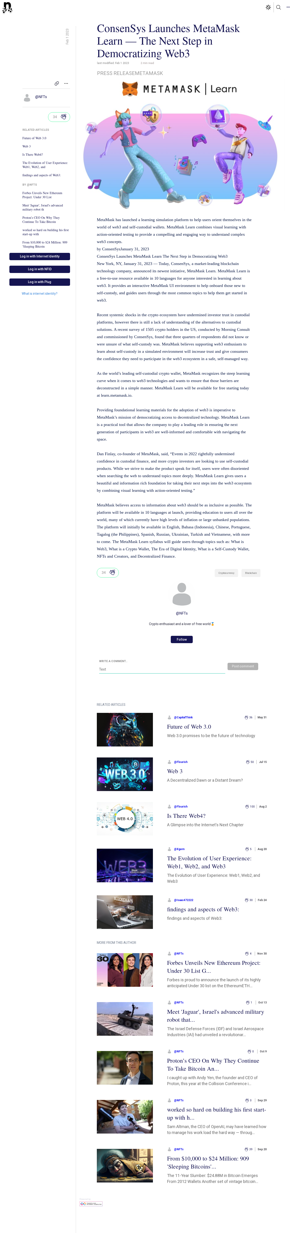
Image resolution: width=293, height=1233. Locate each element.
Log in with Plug (39, 282)
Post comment (243, 666)
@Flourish (180, 762)
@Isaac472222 (183, 900)
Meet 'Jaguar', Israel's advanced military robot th (42, 207)
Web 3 (26, 146)
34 (55, 117)
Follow (182, 639)
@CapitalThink (183, 717)
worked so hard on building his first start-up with (45, 232)
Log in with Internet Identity (40, 256)
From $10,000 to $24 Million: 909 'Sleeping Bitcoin (44, 244)
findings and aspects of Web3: (41, 175)
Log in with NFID (40, 269)
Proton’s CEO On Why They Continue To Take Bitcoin (41, 220)
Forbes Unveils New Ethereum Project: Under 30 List (42, 195)
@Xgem (179, 849)
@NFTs (41, 97)
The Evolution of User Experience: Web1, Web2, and (45, 165)
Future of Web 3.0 (34, 138)
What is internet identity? (39, 293)
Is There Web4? (32, 154)
